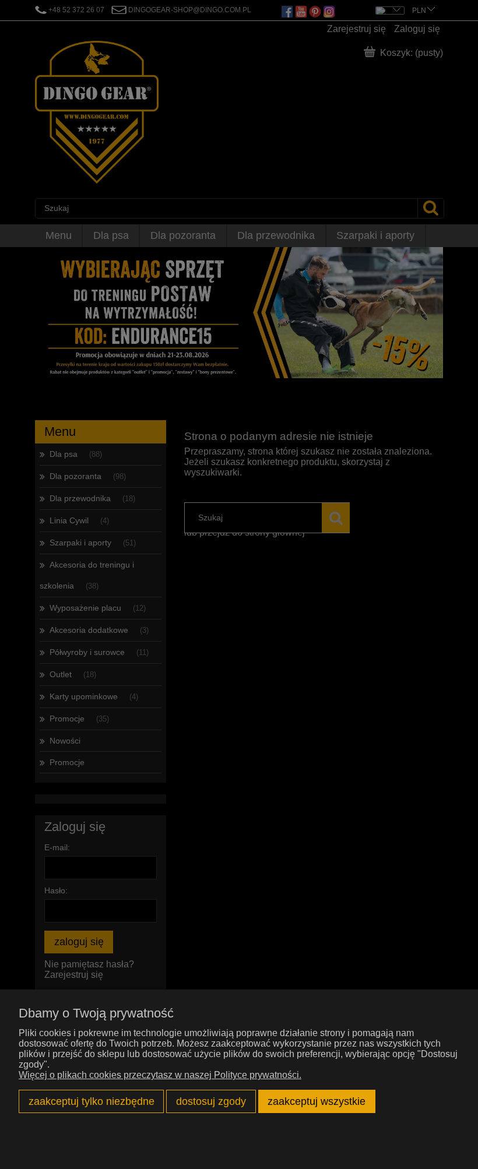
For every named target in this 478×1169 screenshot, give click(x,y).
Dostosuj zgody (211, 1101)
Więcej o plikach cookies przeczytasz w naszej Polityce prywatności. (160, 1075)
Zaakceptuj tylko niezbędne (91, 1101)
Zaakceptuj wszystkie (316, 1101)
